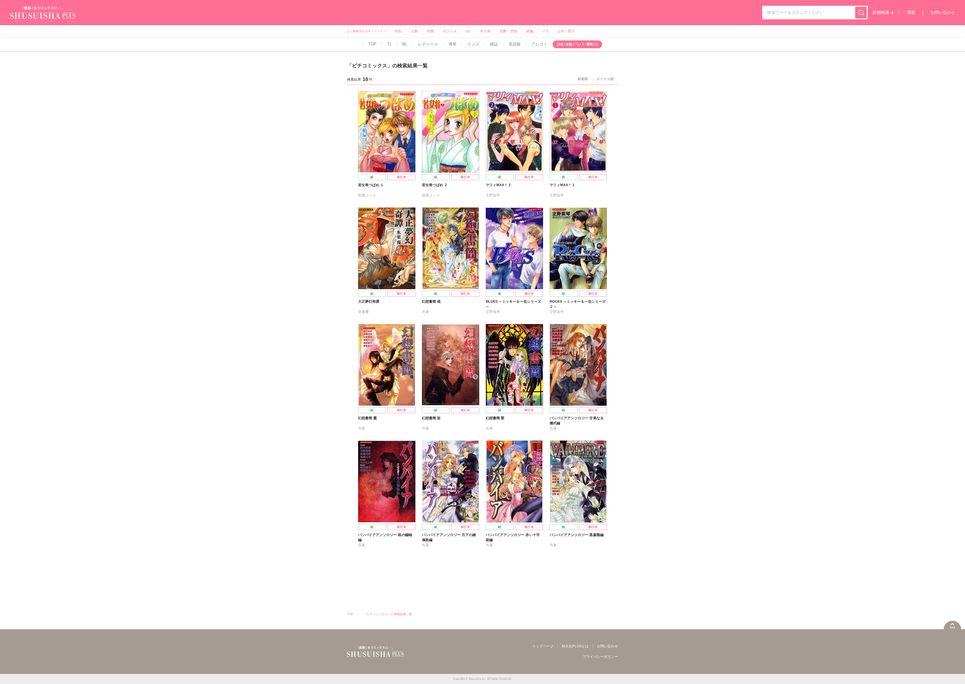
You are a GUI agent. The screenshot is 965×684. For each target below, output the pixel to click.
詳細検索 (881, 12)
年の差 (485, 31)
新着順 (582, 79)
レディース (428, 44)
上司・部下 (566, 31)
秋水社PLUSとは (575, 646)
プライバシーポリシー (600, 657)
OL (468, 31)
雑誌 (494, 44)
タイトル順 (605, 79)
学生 (398, 31)
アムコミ (539, 44)
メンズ (473, 44)
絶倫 (529, 31)
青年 (453, 44)
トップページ (542, 646)
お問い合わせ (943, 12)
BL (404, 44)
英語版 (515, 44)
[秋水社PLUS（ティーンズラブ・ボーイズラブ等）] (42, 16)
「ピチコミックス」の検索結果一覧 (388, 614)
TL (389, 44)
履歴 (911, 12)
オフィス (450, 31)
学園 (430, 31)
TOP (372, 44)
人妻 (414, 31)
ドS (545, 31)
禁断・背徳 (508, 31)
